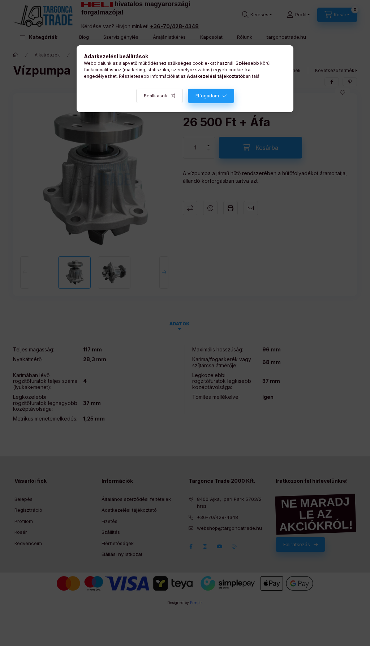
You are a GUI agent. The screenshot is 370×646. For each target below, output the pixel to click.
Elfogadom (207, 95)
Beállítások (155, 95)
